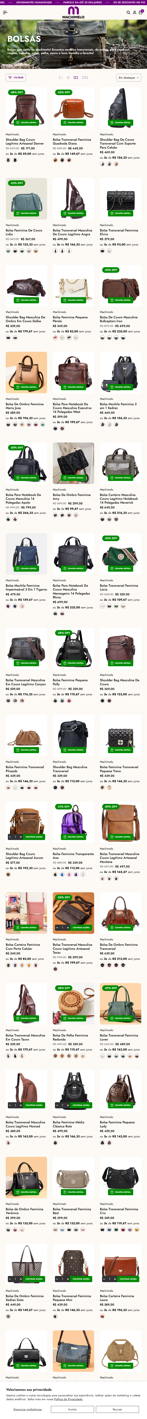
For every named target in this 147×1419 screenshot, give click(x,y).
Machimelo (12, 134)
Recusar (117, 1409)
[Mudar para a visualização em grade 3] (76, 78)
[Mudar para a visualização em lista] (61, 78)
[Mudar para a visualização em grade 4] (85, 78)
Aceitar (72, 1409)
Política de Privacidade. (68, 1399)
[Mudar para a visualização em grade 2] (68, 78)
